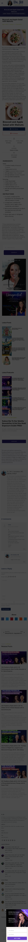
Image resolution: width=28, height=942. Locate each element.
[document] (14, 471)
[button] (5, 909)
